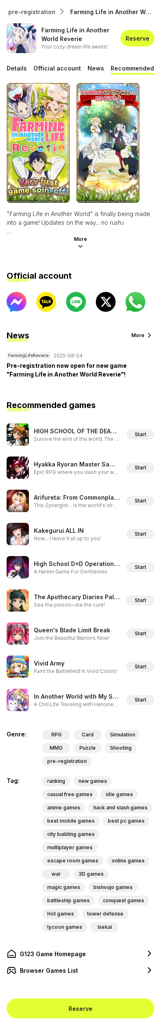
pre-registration (31, 11)
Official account (57, 68)
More (80, 239)
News (96, 68)
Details (17, 68)
